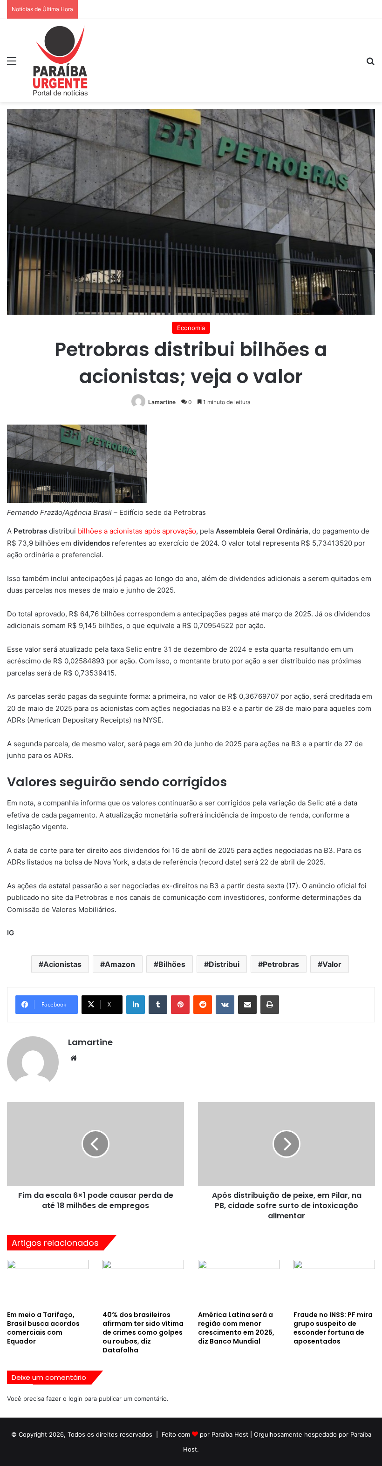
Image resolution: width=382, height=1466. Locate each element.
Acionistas (62, 964)
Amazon (120, 964)
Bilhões (171, 964)
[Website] (73, 1058)
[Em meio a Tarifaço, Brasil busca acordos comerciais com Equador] (48, 1283)
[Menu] (11, 64)
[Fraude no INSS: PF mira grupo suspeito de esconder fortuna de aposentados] (334, 1283)
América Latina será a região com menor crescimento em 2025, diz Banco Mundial (236, 1328)
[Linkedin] (135, 1004)
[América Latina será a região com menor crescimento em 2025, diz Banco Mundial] (239, 1283)
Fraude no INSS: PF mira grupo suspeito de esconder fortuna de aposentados (333, 1328)
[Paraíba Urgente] (60, 60)
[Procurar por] (370, 64)
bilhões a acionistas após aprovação (137, 531)
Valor (331, 964)
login (75, 1398)
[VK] (225, 1004)
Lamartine (162, 402)
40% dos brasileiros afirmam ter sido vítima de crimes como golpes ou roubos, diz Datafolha (143, 1332)
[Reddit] (202, 1004)
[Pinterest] (180, 1004)
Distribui (224, 964)
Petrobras (281, 964)
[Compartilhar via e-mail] (247, 1004)
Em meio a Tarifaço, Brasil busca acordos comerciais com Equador (43, 1328)
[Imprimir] (269, 1004)
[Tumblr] (158, 1004)
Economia (191, 327)
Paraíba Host (229, 1434)
